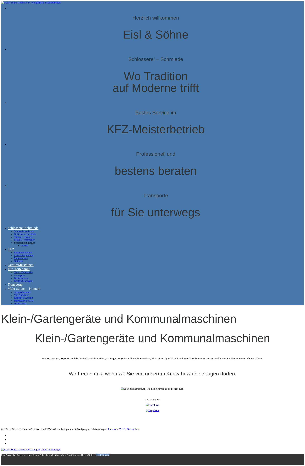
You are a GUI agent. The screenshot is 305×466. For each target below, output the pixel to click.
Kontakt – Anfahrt (19, 439)
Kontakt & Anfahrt (23, 297)
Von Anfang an (21, 295)
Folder (12, 435)
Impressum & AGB (24, 300)
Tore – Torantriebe (23, 272)
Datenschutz (20, 303)
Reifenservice (21, 258)
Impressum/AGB (116, 429)
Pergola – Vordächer (24, 239)
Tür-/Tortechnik (19, 269)
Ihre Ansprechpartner (21, 443)
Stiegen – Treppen (23, 237)
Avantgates (19, 275)
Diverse (24, 245)
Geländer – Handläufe (25, 234)
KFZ (11, 249)
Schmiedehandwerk (24, 231)
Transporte (15, 284)
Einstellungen (102, 455)
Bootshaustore (21, 278)
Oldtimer (18, 261)
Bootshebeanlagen (23, 281)
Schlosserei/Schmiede (23, 228)
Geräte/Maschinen (21, 265)
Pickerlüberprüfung (23, 255)
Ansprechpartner (22, 292)
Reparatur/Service (23, 252)
